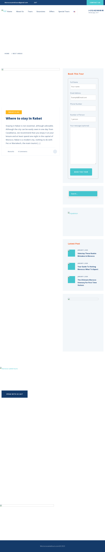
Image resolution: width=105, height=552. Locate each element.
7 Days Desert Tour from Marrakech (18, 452)
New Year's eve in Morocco (19, 476)
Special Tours (63, 11)
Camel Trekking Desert (18, 492)
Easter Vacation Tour (17, 480)
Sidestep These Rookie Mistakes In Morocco (87, 254)
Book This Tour (81, 172)
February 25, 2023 (13, 112)
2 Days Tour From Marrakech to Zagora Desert (22, 436)
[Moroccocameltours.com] (4, 11)
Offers (51, 11)
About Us (20, 11)
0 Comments (22, 151)
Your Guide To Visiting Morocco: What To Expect (88, 268)
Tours (30, 11)
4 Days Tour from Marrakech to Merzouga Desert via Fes (26, 448)
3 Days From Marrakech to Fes (15, 440)
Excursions (41, 11)
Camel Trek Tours (16, 488)
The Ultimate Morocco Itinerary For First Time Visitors (87, 282)
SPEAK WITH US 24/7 (14, 394)
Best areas (17, 53)
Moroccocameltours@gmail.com (16, 2)
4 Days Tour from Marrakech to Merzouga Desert (23, 444)
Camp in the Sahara (16, 484)
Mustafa (11, 151)
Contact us (95, 2)
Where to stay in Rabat (24, 118)
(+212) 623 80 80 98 (95, 10)
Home (9, 11)
